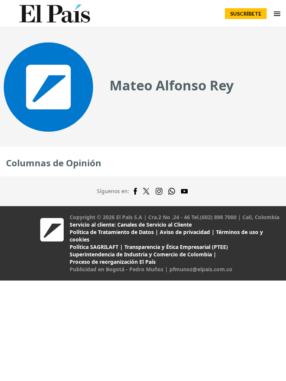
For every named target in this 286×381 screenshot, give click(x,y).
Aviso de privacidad (185, 232)
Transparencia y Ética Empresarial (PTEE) (176, 246)
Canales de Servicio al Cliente (154, 224)
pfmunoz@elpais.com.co (200, 269)
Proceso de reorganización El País (113, 261)
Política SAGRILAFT (94, 246)
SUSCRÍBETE (245, 13)
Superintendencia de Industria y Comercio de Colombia (141, 254)
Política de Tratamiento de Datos (112, 232)
